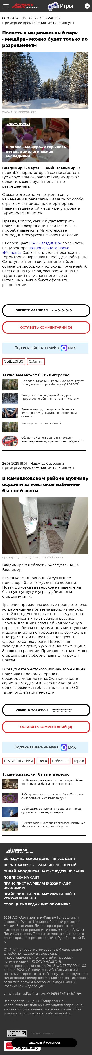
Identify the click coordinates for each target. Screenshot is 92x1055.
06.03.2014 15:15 (14, 18)
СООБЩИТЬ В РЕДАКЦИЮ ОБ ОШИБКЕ (37, 904)
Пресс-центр (64, 859)
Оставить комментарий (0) (46, 327)
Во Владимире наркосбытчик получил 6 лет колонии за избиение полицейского (52, 782)
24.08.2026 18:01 (14, 464)
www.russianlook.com (19, 112)
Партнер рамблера (42, 1033)
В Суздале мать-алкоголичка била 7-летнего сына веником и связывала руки (52, 796)
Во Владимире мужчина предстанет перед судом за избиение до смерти (51, 810)
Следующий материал (44, 1042)
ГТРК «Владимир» (45, 243)
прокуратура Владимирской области (33, 557)
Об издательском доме (26, 859)
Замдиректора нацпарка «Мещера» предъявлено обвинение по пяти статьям (50, 396)
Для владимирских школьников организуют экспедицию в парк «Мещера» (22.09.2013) (52, 382)
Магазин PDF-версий (57, 865)
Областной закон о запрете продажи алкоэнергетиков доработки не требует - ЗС (52, 439)
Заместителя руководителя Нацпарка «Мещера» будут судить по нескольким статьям (49, 413)
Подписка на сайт (21, 877)
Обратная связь (19, 865)
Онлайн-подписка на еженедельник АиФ (44, 871)
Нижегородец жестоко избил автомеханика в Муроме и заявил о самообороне (53, 824)
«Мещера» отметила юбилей (41, 423)
